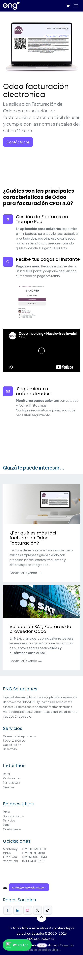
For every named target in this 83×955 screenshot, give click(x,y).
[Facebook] (8, 910)
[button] (41, 917)
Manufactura (11, 782)
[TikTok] (48, 910)
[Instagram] (28, 910)
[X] (37, 910)
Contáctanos (18, 141)
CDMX (7, 853)
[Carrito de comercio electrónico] (68, 6)
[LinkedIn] (18, 910)
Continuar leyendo (23, 573)
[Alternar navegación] (76, 6)
